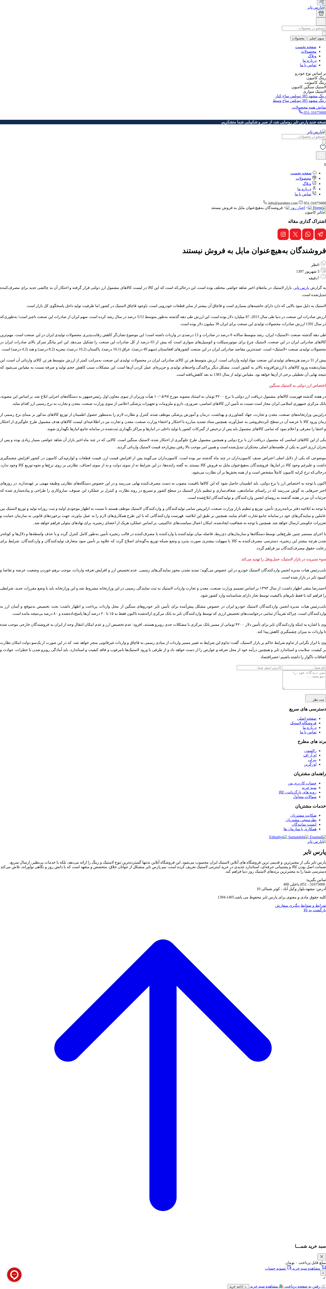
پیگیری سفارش (287, 905)
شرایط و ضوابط (313, 905)
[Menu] (321, 2)
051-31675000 (314, 112)
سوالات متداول (304, 797)
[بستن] (321, 1256)
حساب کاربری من (302, 783)
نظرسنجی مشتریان (301, 820)
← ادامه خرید (238, 1286)
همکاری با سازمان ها (300, 829)
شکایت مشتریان (303, 815)
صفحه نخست (305, 47)
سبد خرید (309, 788)
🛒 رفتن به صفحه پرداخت (305, 1286)
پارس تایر (301, 288)
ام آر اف (309, 755)
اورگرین (310, 764)
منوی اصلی (316, 38)
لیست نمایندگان (304, 824)
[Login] (321, 23)
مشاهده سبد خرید (306, 1268)
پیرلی (312, 760)
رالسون (310, 751)
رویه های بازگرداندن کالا (297, 792)
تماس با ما (308, 65)
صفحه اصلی (306, 718)
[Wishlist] (323, 149)
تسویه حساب (276, 1268)
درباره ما (309, 60)
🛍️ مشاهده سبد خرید (266, 1286)
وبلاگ (312, 56)
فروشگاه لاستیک (303, 723)
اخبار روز (298, 208)
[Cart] (321, 13)
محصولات (298, 38)
